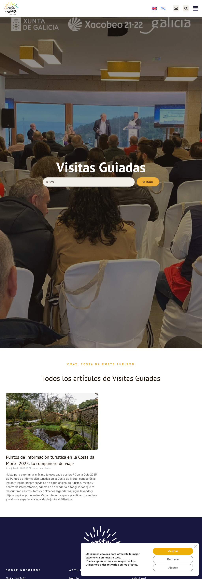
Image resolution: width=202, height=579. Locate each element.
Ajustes (173, 568)
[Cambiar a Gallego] (163, 8)
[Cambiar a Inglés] (154, 8)
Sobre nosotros (23, 570)
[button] (186, 8)
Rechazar (173, 559)
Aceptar (173, 551)
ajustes (132, 565)
